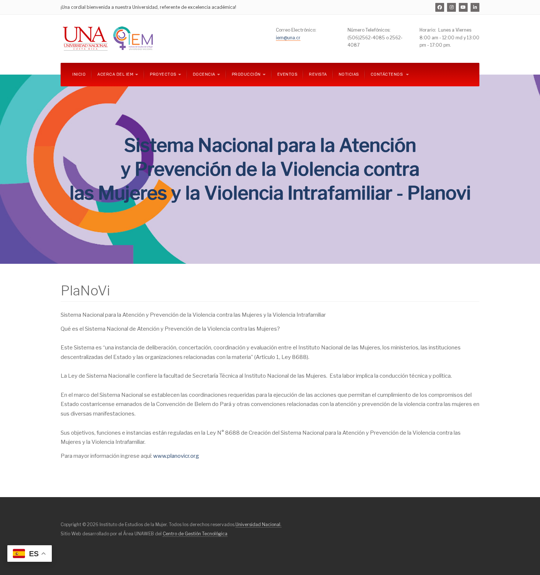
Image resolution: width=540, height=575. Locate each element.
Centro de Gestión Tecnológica (195, 533)
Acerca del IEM (115, 74)
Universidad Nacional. (258, 524)
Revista (318, 74)
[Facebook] (439, 7)
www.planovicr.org (176, 456)
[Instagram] (451, 7)
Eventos (287, 74)
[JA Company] (109, 38)
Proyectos (163, 74)
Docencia (204, 74)
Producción (246, 74)
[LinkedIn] (475, 7)
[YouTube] (463, 7)
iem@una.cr (288, 37)
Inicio (79, 74)
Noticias (349, 74)
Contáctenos (387, 74)
